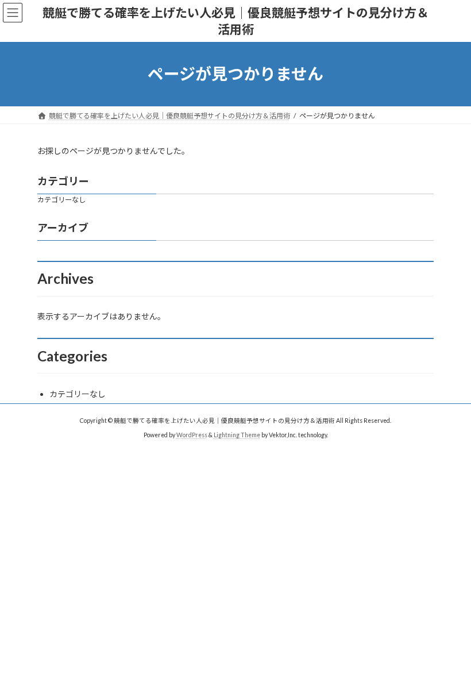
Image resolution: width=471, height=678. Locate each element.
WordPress (191, 434)
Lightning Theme (237, 434)
